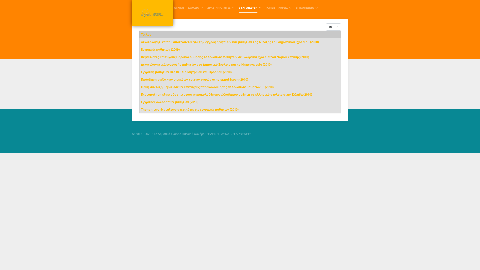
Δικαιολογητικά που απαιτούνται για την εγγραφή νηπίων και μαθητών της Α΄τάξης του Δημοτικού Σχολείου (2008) (230, 42)
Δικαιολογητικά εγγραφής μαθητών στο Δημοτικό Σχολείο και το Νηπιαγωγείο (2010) (206, 64)
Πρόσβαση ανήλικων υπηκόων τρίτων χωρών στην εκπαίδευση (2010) (194, 79)
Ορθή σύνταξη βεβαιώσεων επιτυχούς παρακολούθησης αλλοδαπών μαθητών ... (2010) (207, 87)
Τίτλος (146, 34)
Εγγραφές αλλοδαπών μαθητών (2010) (169, 102)
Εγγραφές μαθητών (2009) (160, 49)
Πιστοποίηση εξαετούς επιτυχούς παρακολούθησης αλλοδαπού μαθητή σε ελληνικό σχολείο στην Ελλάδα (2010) (226, 94)
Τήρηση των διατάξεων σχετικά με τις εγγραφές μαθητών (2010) (189, 109)
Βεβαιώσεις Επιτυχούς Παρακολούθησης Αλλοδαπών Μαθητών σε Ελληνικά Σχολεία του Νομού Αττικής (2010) (225, 57)
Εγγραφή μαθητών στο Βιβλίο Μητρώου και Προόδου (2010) (186, 72)
